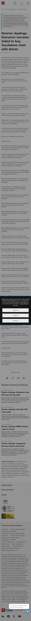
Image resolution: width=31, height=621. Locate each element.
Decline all (15, 315)
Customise (15, 320)
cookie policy (23, 304)
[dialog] (15, 310)
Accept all (15, 310)
